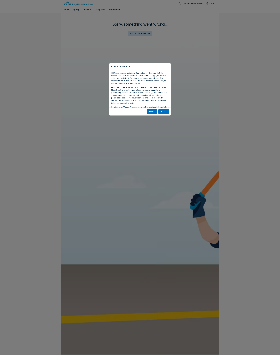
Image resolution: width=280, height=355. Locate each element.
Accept (164, 111)
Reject (151, 111)
